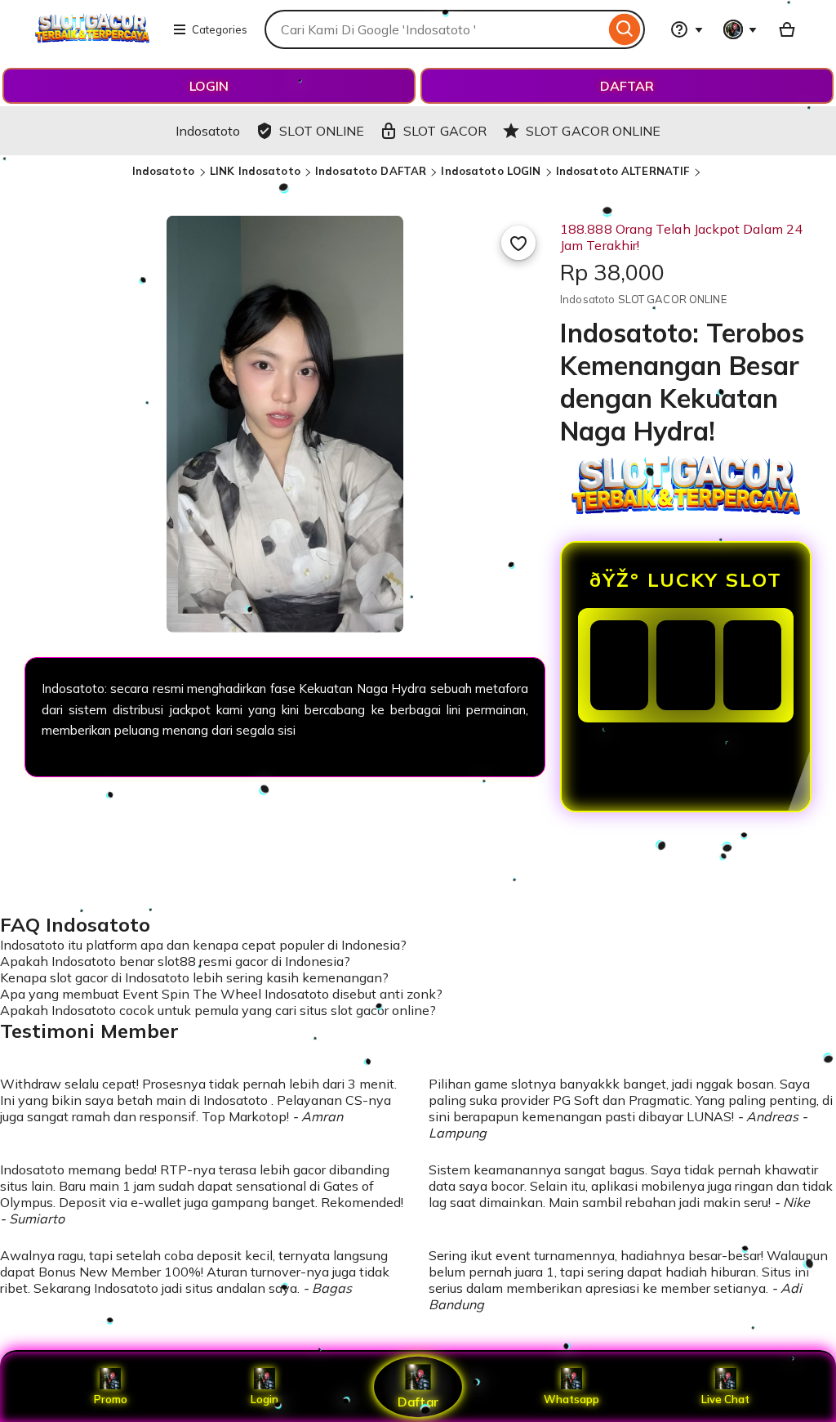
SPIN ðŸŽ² (686, 755)
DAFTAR (627, 86)
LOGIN (209, 86)
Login (264, 1399)
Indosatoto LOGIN (490, 170)
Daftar (418, 1401)
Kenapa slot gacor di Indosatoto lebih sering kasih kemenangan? (194, 977)
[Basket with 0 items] (787, 29)
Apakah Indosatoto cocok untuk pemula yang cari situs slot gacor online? (218, 1010)
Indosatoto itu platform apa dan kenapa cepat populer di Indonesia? (203, 945)
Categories (219, 29)
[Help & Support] (687, 29)
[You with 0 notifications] (740, 29)
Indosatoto (165, 170)
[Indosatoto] (92, 39)
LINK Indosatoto (255, 170)
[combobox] (435, 29)
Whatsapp (571, 1399)
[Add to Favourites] (518, 243)
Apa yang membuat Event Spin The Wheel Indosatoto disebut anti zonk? (221, 994)
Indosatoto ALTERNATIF (623, 170)
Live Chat (725, 1399)
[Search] (625, 29)
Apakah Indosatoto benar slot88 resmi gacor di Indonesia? (175, 961)
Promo (110, 1399)
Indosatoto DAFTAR (370, 170)
